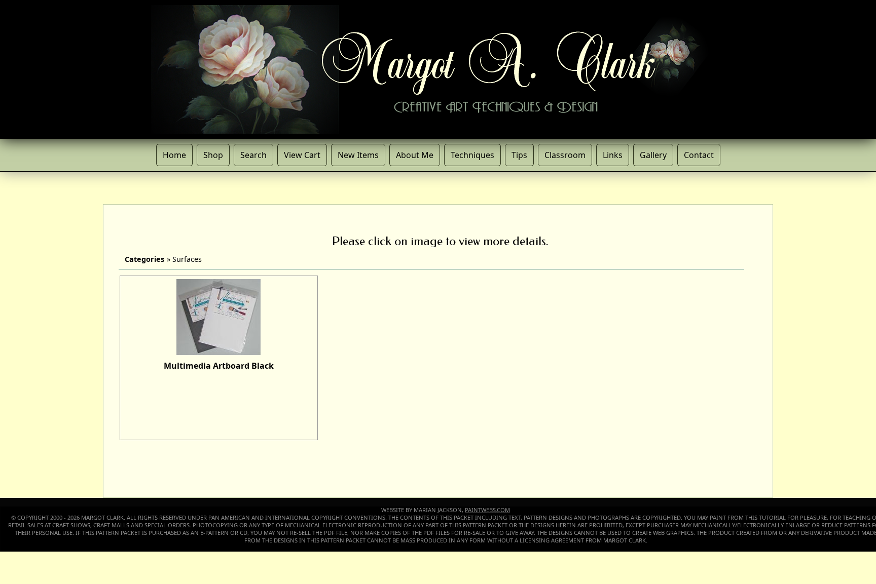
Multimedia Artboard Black (219, 365)
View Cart (302, 155)
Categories (144, 259)
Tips (519, 155)
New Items (358, 155)
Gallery (653, 155)
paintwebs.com (487, 510)
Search (253, 155)
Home (174, 155)
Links (613, 155)
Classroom (565, 155)
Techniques (472, 155)
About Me (414, 155)
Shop (213, 155)
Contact (699, 155)
